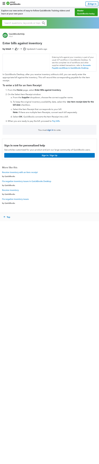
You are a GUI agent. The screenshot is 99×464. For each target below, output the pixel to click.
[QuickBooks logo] (13, 3)
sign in (50, 130)
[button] (4, 3)
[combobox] (24, 23)
